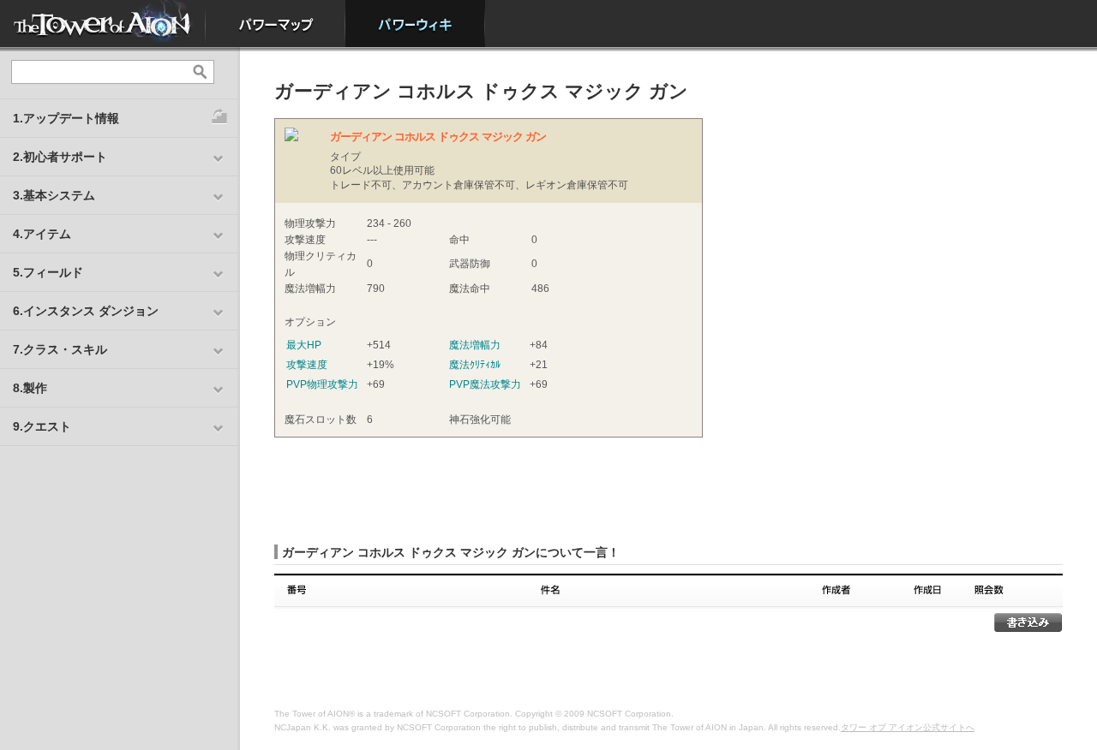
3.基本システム (54, 195)
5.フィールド (48, 272)
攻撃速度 (306, 365)
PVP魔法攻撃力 (485, 384)
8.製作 (30, 388)
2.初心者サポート (60, 157)
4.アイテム (42, 234)
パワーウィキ (415, 23)
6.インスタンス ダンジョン (86, 311)
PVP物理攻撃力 (322, 384)
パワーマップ (275, 23)
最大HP (303, 345)
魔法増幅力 (475, 345)
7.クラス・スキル (60, 349)
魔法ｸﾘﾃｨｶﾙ (475, 365)
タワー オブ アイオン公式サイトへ (907, 727)
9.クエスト (42, 426)
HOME (103, 23)
